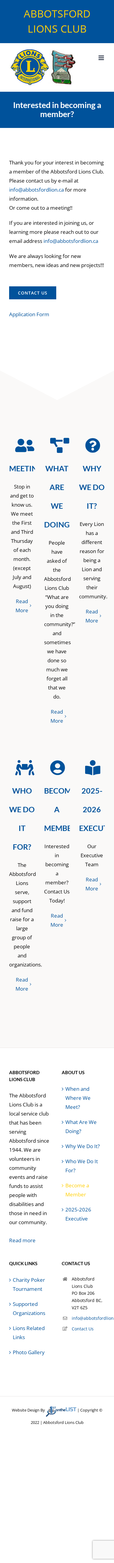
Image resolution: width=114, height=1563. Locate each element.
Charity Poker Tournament (29, 1284)
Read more (22, 1240)
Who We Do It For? (81, 1166)
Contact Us (83, 1329)
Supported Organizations (29, 1308)
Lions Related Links (29, 1333)
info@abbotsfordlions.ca (88, 1318)
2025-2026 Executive (78, 1214)
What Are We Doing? (81, 1127)
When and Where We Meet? (78, 1097)
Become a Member (77, 1190)
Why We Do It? (82, 1146)
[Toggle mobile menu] (101, 58)
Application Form (29, 314)
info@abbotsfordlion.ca (36, 189)
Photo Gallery (29, 1352)
